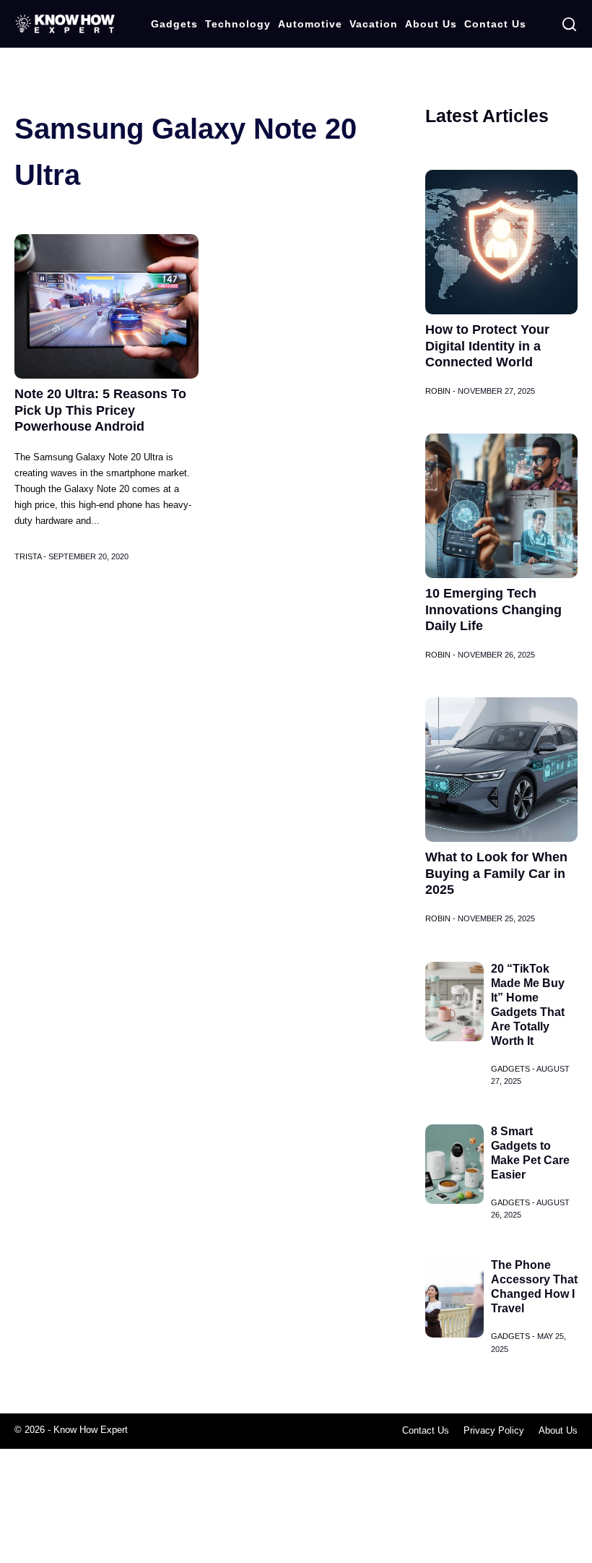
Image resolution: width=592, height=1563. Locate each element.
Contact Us (495, 24)
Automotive (310, 24)
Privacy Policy (493, 1430)
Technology (238, 24)
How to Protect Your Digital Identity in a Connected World (487, 345)
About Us (431, 24)
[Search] (569, 24)
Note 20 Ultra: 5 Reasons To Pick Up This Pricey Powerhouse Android (100, 410)
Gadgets (174, 24)
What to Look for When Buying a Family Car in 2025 (496, 873)
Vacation (373, 24)
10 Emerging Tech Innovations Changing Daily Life (493, 609)
